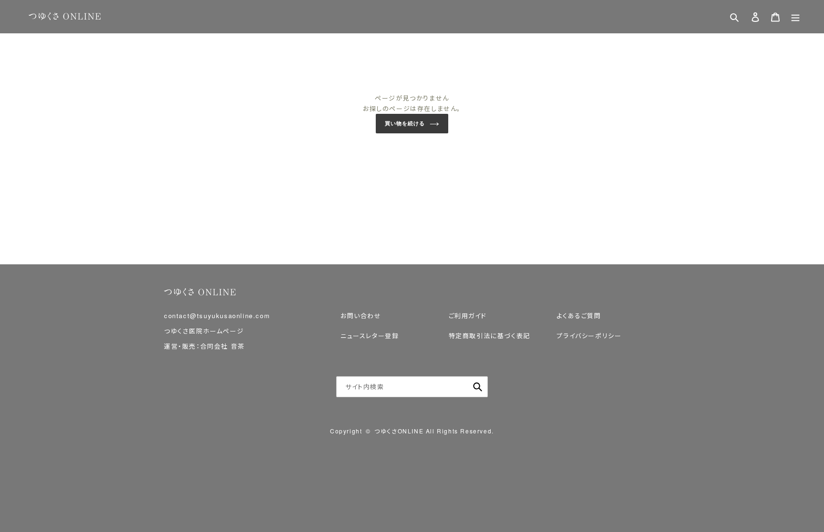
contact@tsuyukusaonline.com (217, 315)
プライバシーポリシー (588, 335)
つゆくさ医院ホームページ (204, 330)
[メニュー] (795, 16)
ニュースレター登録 (369, 335)
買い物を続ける (404, 123)
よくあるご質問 (578, 315)
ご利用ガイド (468, 315)
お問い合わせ (360, 315)
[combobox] (412, 386)
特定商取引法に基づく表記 (489, 335)
